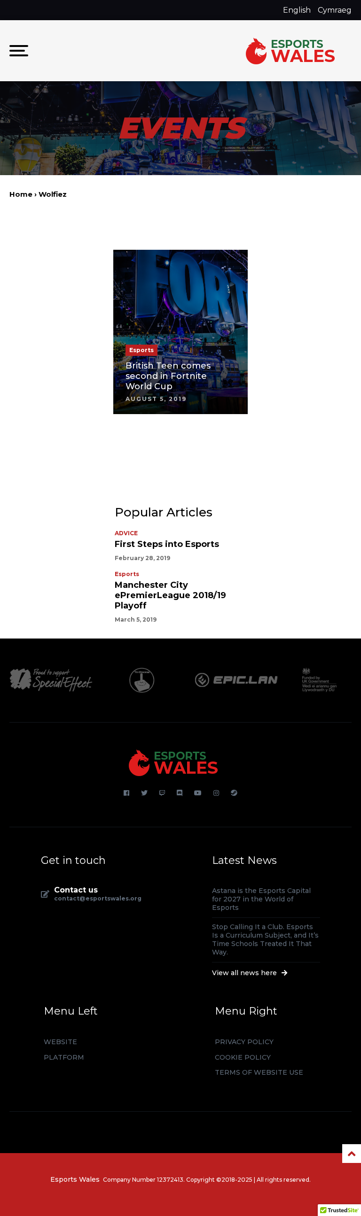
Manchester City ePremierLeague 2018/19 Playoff (170, 595)
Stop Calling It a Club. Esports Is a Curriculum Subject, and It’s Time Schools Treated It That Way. (265, 939)
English (297, 10)
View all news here (245, 973)
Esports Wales (75, 1179)
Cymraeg (335, 10)
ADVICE (126, 533)
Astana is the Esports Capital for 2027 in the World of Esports (261, 899)
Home (20, 194)
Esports (127, 574)
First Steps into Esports (167, 544)
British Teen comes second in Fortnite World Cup (168, 376)
